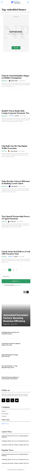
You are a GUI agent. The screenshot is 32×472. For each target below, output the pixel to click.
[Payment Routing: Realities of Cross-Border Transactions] (26, 378)
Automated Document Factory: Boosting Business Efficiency (15, 318)
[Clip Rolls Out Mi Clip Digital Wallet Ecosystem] (16, 134)
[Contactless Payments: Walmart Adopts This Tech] (26, 344)
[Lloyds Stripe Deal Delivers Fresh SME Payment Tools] (16, 240)
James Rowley (13, 151)
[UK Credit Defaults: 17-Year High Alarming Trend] (26, 366)
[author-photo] (10, 81)
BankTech (5, 80)
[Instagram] (8, 400)
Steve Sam (13, 221)
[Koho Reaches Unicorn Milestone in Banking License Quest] (16, 170)
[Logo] (16, 2)
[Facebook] (3, 400)
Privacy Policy (17, 285)
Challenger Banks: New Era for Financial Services (10, 333)
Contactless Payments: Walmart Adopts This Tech (11, 344)
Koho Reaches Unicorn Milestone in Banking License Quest (16, 182)
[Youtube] (17, 400)
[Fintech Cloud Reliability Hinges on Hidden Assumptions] (16, 64)
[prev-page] (3, 270)
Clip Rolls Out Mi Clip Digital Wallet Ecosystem (14, 147)
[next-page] (16, 270)
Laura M (17, 115)
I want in (15, 281)
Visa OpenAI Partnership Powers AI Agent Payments (16, 217)
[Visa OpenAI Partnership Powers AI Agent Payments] (16, 205)
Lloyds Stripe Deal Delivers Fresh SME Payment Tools (16, 252)
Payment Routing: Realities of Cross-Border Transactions (10, 378)
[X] (12, 400)
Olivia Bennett (14, 186)
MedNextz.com (5, 423)
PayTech (4, 151)
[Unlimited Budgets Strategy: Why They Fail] (26, 355)
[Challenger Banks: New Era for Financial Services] (26, 333)
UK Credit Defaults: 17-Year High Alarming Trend (10, 366)
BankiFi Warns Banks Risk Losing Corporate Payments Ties (15, 112)
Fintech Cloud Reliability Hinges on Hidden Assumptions (15, 77)
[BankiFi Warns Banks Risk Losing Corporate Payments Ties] (16, 99)
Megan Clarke (14, 80)
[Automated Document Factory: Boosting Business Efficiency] (16, 307)
